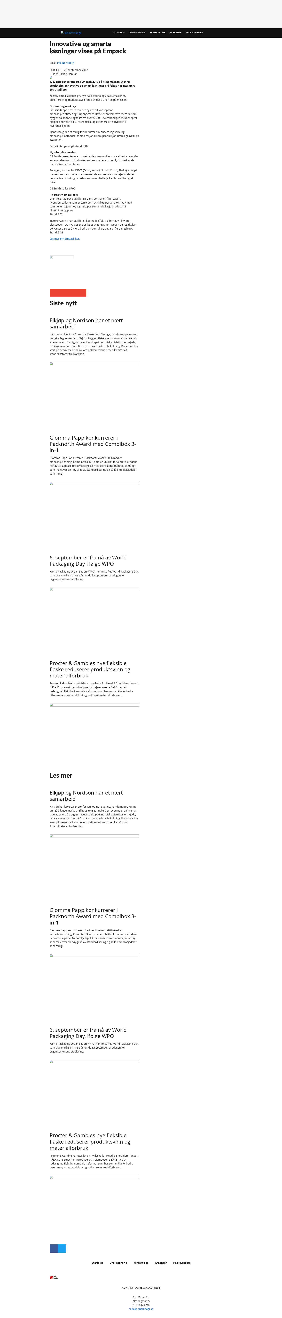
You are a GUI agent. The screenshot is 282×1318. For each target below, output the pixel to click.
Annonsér (175, 33)
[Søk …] (226, 32)
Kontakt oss (157, 33)
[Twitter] (62, 1248)
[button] (53, 293)
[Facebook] (54, 1248)
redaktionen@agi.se (141, 1309)
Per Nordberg (65, 63)
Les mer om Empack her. (65, 238)
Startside (119, 33)
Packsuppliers (194, 33)
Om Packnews (137, 33)
